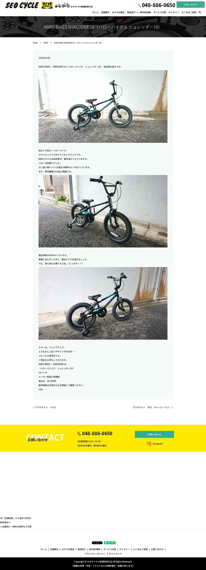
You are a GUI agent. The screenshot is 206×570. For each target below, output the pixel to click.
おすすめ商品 (118, 12)
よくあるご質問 (189, 12)
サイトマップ (115, 553)
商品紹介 (131, 12)
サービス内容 (159, 12)
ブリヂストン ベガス (45, 407)
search (200, 12)
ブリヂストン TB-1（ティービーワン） (152, 407)
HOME (35, 42)
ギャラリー (174, 12)
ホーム (95, 12)
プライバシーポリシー (95, 553)
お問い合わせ (154, 434)
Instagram (157, 443)
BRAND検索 (145, 12)
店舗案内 (105, 12)
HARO (45, 42)
